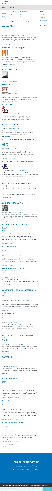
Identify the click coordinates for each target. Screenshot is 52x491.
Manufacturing (9, 353)
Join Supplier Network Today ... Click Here (26, 471)
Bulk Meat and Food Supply (8, 21)
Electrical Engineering (10, 66)
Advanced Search (43, 20)
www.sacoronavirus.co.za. (42, 485)
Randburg (13, 409)
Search (43, 17)
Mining (7, 332)
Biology (3, 18)
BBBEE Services (5, 16)
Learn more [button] (4, 490)
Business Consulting (24, 21)
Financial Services (10, 44)
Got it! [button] (47, 489)
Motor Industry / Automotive (12, 81)
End (6, 449)
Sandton (8, 113)
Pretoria (3, 277)
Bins (21, 16)
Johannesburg (14, 35)
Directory (8, 310)
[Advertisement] (45, 47)
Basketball (22, 14)
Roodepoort (11, 255)
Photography (9, 221)
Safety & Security (9, 243)
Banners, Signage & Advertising (8, 14)
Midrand (10, 366)
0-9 (11, 11)
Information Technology (11, 158)
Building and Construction (25, 18)
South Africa (24, 35)
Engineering (8, 136)
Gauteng (19, 35)
